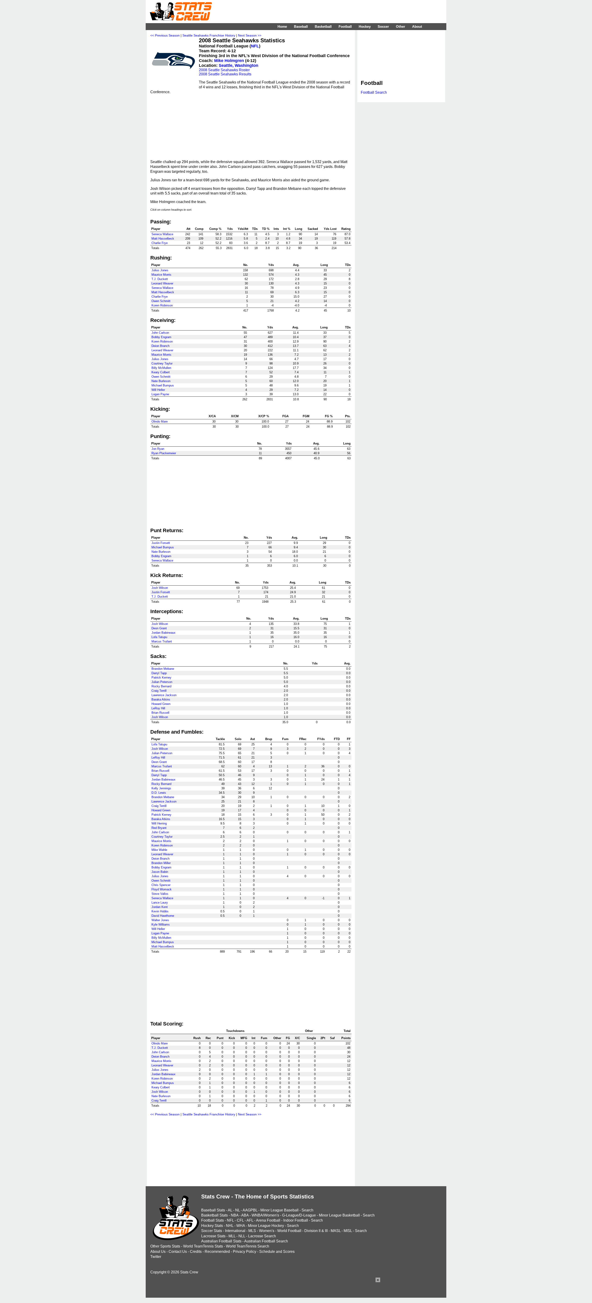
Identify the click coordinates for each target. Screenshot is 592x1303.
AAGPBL (250, 1210)
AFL (250, 1220)
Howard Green (160, 704)
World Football (289, 1231)
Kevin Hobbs (160, 911)
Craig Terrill (158, 690)
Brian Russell (160, 712)
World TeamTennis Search (247, 1246)
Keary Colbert (160, 372)
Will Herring (159, 823)
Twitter (155, 1257)
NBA (234, 1215)
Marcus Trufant (161, 641)
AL (230, 1210)
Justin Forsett (160, 543)
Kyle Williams (160, 924)
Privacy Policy (244, 1252)
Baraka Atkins (160, 699)
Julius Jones (159, 270)
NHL (229, 1226)
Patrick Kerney (161, 677)
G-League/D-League (299, 1215)
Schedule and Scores (277, 1252)
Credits (196, 1252)
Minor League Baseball (279, 1210)
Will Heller (158, 390)
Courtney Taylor (162, 363)
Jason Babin (159, 872)
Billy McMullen (161, 368)
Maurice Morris (161, 274)
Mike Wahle (159, 850)
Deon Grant (159, 628)
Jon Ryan (157, 449)
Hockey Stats (212, 1226)
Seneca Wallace (162, 234)
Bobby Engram (161, 337)
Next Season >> (249, 35)
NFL (255, 46)
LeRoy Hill (158, 708)
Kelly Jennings (161, 788)
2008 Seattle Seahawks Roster (224, 70)
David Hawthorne (162, 915)
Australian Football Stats (221, 1241)
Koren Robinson (162, 305)
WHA (240, 1226)
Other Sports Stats (165, 1246)
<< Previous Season (165, 35)
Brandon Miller (161, 863)
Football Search (374, 92)
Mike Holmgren (229, 60)
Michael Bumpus (162, 385)
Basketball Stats (214, 1215)
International (235, 1231)
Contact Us (178, 1252)
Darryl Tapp (159, 673)
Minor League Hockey (266, 1226)
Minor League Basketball (339, 1215)
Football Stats (212, 1220)
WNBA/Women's (265, 1215)
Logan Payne (160, 394)
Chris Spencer (160, 885)
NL (237, 1210)
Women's (266, 1231)
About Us (158, 1252)
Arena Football (268, 1220)
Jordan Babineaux (163, 632)
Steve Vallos (159, 893)
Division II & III (316, 1231)
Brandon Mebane (162, 668)
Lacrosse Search (262, 1236)
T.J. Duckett (159, 279)
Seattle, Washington (238, 65)
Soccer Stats (211, 1231)
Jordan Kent (159, 907)
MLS (252, 1231)
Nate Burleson (160, 381)
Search (307, 1210)
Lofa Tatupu (159, 637)
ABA (245, 1215)
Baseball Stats (213, 1210)
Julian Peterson (161, 682)
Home (282, 26)
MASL (336, 1231)
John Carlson (160, 332)
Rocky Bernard (161, 686)
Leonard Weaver (162, 283)
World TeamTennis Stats (203, 1246)
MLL (231, 1236)
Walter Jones (160, 920)
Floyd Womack (161, 889)
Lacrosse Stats (213, 1236)
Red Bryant (158, 828)
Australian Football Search (266, 1241)
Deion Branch (160, 346)
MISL (348, 1231)
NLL (241, 1236)
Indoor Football (295, 1220)
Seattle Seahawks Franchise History (208, 35)
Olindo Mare (159, 421)
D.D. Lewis (158, 792)
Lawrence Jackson (163, 695)
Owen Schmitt (160, 301)
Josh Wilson (159, 588)
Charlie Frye (159, 243)
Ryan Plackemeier (163, 453)
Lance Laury (159, 902)
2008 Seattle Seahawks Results (225, 74)
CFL (240, 1220)
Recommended (217, 1252)
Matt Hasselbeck (162, 238)
